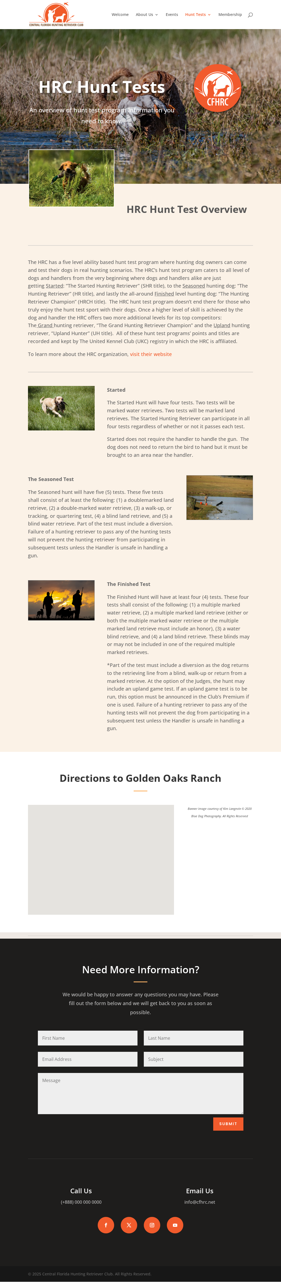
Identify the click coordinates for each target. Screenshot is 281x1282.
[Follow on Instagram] (152, 1225)
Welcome (120, 15)
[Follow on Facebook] (106, 1225)
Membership (230, 15)
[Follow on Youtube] (175, 1225)
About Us (144, 15)
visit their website (151, 354)
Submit (228, 1124)
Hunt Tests (195, 15)
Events (172, 15)
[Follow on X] (129, 1225)
